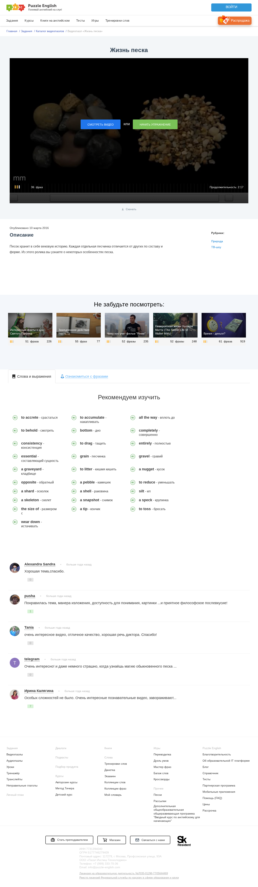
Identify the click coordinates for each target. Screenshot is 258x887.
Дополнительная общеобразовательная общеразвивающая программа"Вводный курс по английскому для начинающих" (177, 813)
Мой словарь (113, 794)
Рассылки (160, 801)
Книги (108, 748)
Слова (108, 757)
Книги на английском (55, 20)
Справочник (210, 773)
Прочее (158, 788)
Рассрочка (209, 810)
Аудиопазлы (14, 760)
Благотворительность (217, 754)
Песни (158, 794)
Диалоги (60, 748)
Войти (231, 7)
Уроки (10, 767)
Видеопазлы (14, 754)
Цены (206, 804)
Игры (95, 20)
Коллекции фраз (115, 788)
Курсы (29, 20)
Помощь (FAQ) (212, 798)
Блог (206, 767)
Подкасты (61, 757)
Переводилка (162, 754)
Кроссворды (162, 779)
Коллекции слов (114, 782)
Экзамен (110, 776)
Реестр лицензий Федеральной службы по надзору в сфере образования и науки (129, 877)
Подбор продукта (66, 766)
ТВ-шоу (216, 247)
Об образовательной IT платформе (226, 760)
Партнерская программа (219, 785)
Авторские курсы (66, 782)
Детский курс (63, 794)
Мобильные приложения (219, 791)
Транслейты (14, 779)
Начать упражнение (155, 124)
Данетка (109, 770)
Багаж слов (161, 773)
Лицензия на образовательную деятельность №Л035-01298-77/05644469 (123, 873)
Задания (12, 20)
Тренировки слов (117, 20)
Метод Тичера (64, 788)
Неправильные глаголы (21, 785)
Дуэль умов (161, 760)
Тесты (80, 20)
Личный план (15, 794)
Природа (217, 241)
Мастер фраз (162, 767)
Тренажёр (13, 773)
